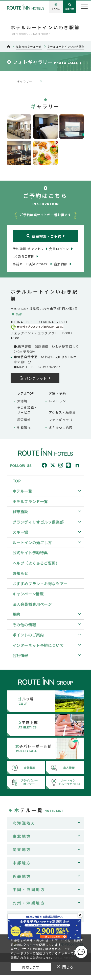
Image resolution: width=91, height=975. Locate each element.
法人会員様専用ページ (32, 604)
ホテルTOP (25, 393)
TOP (17, 480)
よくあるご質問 (61, 427)
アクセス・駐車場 (62, 412)
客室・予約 (57, 393)
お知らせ (20, 573)
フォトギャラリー (62, 419)
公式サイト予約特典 (30, 552)
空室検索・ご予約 (46, 236)
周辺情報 (24, 419)
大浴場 (22, 401)
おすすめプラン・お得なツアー (40, 583)
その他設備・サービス (27, 410)
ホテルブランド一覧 (30, 501)
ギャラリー (24, 81)
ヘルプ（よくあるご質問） (36, 563)
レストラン (57, 401)
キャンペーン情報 (28, 593)
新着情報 (24, 427)
